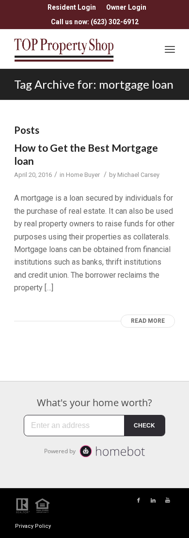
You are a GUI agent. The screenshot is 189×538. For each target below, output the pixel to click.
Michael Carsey (138, 174)
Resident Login (71, 7)
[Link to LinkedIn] (153, 500)
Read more (148, 320)
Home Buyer (83, 174)
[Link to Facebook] (138, 500)
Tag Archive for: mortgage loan (93, 84)
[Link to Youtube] (167, 500)
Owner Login (126, 7)
